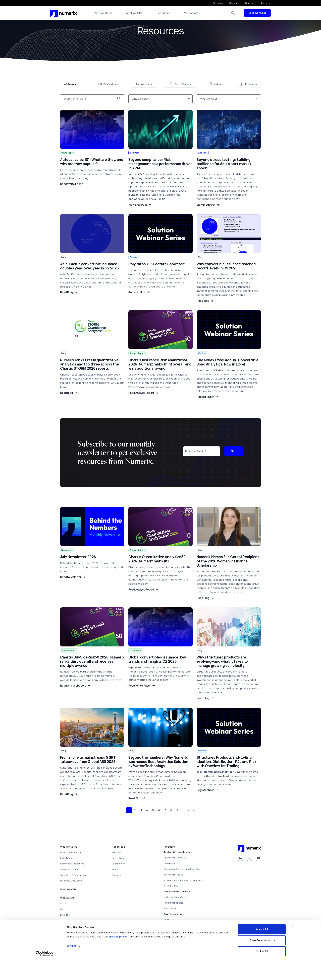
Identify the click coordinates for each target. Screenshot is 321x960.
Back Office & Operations (72, 863)
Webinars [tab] (146, 84)
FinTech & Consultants (71, 880)
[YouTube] (258, 858)
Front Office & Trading (71, 852)
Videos (115, 869)
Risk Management (69, 858)
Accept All (262, 929)
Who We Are (190, 13)
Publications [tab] (110, 84)
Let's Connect (257, 13)
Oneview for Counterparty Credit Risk (182, 869)
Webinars (116, 852)
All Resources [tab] (72, 84)
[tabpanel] (160, 454)
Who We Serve (103, 13)
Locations (65, 914)
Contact (250, 3)
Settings (71, 945)
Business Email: (194, 451)
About (63, 903)
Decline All (262, 951)
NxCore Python (171, 908)
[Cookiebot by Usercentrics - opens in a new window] (44, 953)
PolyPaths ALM (171, 886)
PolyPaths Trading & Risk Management (183, 880)
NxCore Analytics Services (176, 897)
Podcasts (116, 875)
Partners (218, 3)
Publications (118, 858)
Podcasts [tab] (251, 84)
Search (233, 13)
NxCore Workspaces (173, 902)
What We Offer (135, 13)
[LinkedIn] (240, 858)
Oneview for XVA (171, 863)
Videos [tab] (218, 84)
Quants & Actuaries (69, 869)
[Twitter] (249, 858)
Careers (233, 3)
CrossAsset (169, 919)
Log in (264, 3)
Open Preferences (260, 940)
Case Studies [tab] (183, 84)
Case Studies (118, 863)
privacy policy (118, 936)
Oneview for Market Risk (175, 857)
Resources (163, 13)
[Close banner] (293, 925)
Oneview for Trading (173, 874)
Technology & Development (73, 875)
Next (234, 451)
